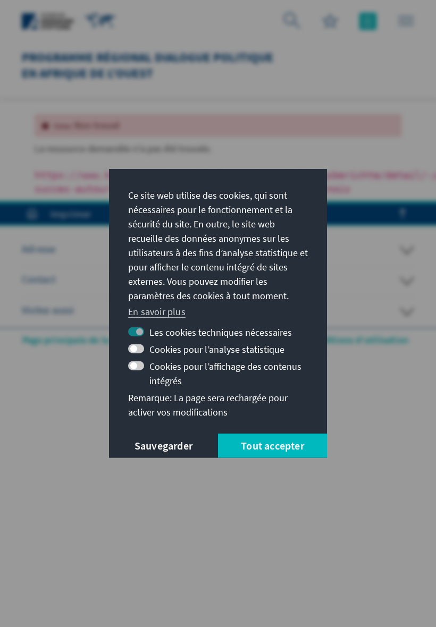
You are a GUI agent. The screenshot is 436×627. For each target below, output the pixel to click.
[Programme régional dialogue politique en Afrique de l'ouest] (100, 20)
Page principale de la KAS (75, 340)
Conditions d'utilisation (357, 340)
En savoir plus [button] (157, 311)
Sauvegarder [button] (163, 445)
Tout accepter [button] (272, 445)
